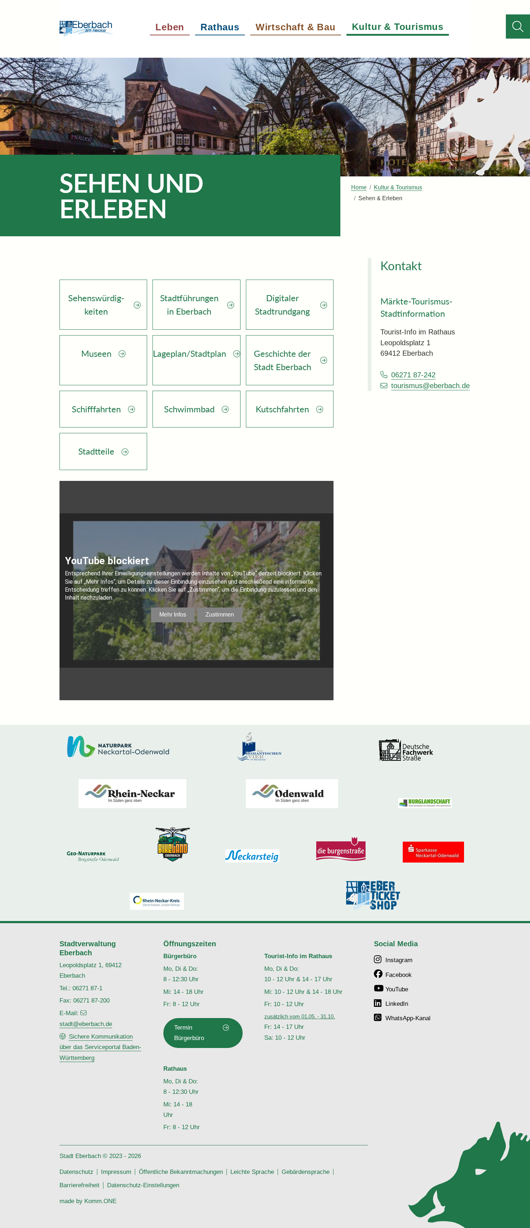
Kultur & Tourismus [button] (397, 26)
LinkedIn (396, 1003)
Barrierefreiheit (79, 1185)
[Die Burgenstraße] (341, 849)
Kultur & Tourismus (398, 187)
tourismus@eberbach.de (430, 386)
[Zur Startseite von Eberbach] (86, 28)
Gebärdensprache (306, 1171)
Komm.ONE (100, 1201)
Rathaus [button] (219, 27)
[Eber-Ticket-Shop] (373, 895)
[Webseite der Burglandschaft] (425, 802)
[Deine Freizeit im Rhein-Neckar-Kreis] (157, 901)
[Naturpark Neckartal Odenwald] (118, 746)
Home (359, 187)
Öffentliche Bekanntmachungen (181, 1171)
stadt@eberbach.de (85, 1023)
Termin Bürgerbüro (189, 1032)
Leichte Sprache (252, 1171)
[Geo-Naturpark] (93, 857)
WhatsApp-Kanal (407, 1018)
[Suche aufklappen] (518, 26)
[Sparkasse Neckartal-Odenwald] (433, 852)
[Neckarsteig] (252, 856)
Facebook (398, 974)
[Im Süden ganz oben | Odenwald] (292, 793)
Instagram (398, 960)
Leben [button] (169, 27)
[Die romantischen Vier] (259, 746)
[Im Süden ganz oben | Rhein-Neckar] (132, 793)
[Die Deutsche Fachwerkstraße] (406, 749)
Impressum (116, 1171)
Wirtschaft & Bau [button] (296, 27)
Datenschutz (76, 1171)
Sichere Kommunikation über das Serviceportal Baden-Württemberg (100, 1047)
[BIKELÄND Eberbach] (173, 844)
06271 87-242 (413, 375)
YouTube (396, 989)
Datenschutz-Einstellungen (143, 1185)
